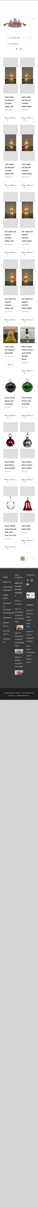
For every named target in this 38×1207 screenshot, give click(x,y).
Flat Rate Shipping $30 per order (23, 2)
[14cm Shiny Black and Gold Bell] (10, 386)
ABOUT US (7, 582)
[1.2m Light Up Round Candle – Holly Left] (10, 75)
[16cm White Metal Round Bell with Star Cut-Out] (10, 504)
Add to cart (8, 119)
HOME (5, 577)
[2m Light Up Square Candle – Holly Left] (10, 277)
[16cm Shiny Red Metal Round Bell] (10, 440)
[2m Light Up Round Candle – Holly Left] (10, 210)
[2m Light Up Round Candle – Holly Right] (27, 210)
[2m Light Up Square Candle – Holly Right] (27, 277)
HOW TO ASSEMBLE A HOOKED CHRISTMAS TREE (19, 615)
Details (14, 118)
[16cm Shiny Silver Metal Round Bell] (27, 440)
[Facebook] (27, 580)
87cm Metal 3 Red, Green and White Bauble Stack (27, 353)
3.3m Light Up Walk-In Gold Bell (10, 350)
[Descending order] (30, 38)
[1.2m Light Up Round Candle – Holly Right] (27, 75)
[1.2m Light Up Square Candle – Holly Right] (27, 143)
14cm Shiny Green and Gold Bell (27, 401)
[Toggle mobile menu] (34, 19)
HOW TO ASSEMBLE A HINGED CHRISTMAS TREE (19, 639)
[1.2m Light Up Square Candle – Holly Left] (10, 143)
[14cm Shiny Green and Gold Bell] (27, 386)
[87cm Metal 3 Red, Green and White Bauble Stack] (27, 335)
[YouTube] (27, 584)
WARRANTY (7, 618)
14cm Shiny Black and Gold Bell (10, 401)
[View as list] (21, 49)
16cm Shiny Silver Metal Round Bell (27, 465)
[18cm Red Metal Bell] (27, 504)
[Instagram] (32, 580)
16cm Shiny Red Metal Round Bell (10, 465)
